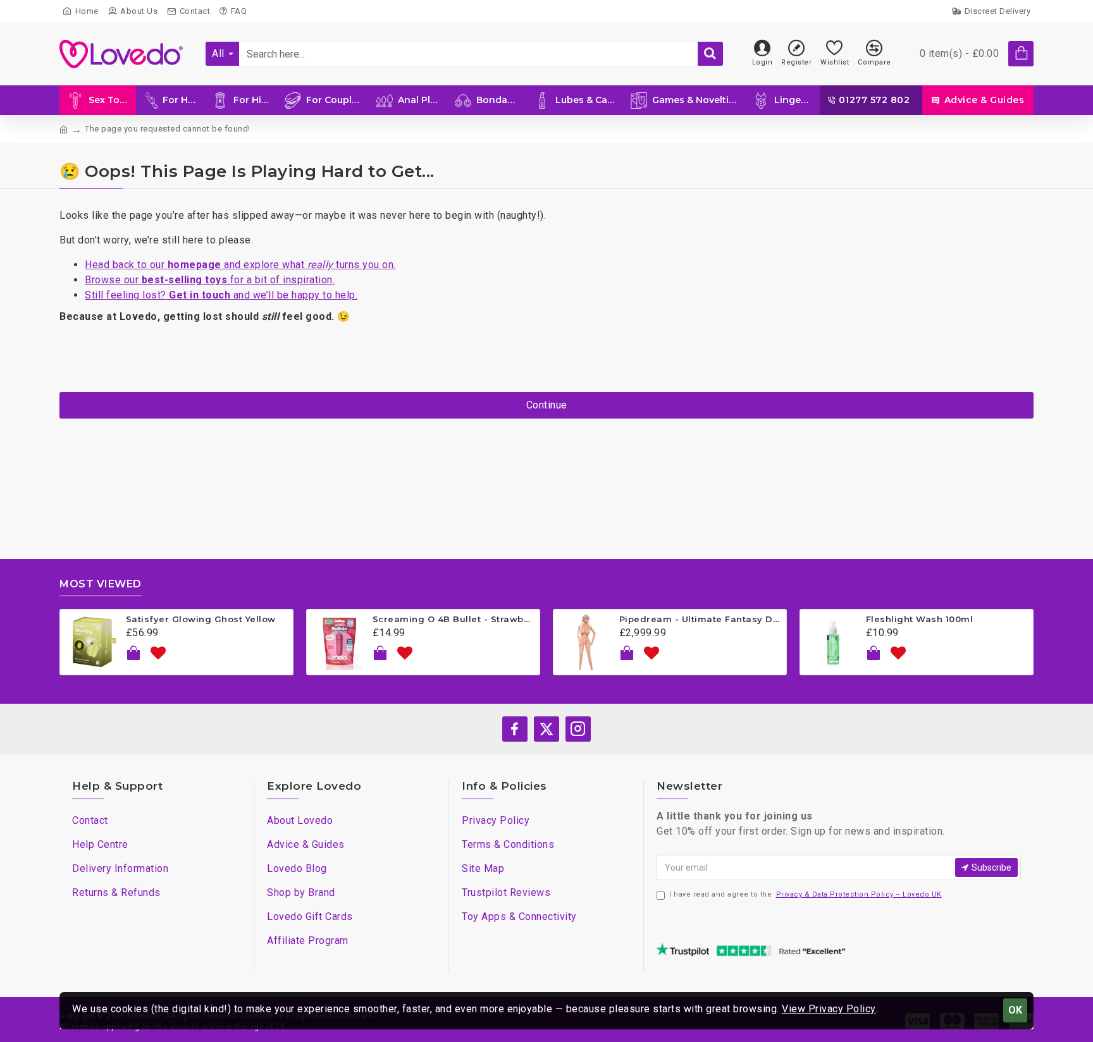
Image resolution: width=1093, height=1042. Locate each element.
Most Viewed (100, 584)
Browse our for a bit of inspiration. (210, 280)
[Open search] (710, 54)
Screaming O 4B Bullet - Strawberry (454, 619)
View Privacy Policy (829, 1009)
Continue (546, 405)
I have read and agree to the (805, 894)
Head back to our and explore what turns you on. (240, 265)
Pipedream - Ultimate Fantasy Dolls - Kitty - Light (700, 619)
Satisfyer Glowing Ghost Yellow (201, 619)
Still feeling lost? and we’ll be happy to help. (221, 295)
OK (1015, 1010)
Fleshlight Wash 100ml (919, 619)
